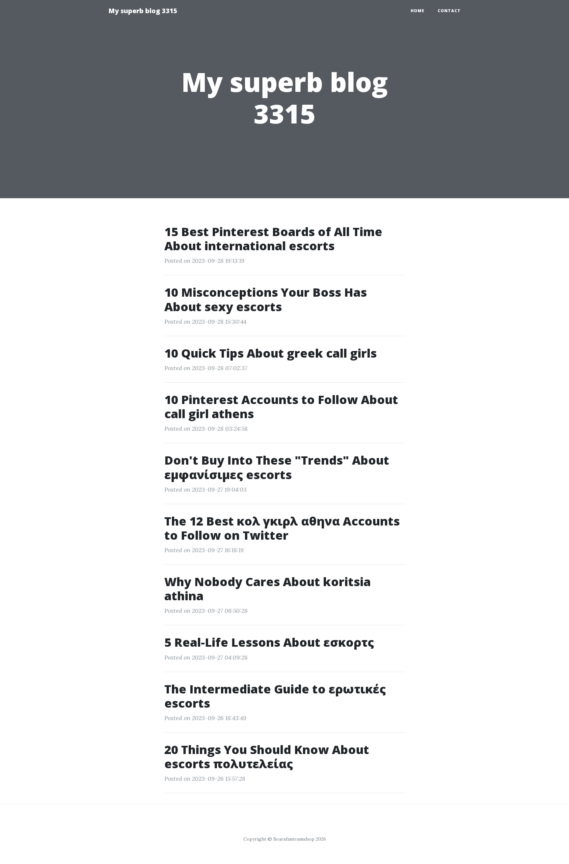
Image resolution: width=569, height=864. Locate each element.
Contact (449, 11)
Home (417, 11)
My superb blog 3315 (142, 10)
